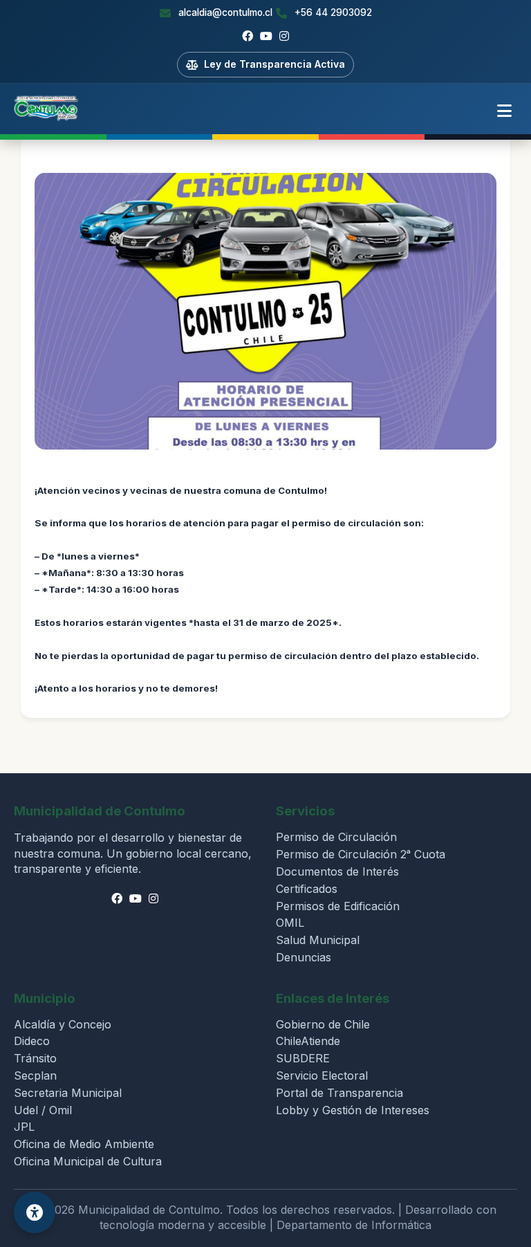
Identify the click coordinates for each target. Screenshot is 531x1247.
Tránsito (35, 1058)
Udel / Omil (43, 1110)
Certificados (306, 889)
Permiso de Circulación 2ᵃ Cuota (360, 854)
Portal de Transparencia (339, 1093)
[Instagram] (284, 37)
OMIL (290, 923)
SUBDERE (303, 1058)
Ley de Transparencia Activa (274, 64)
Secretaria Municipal (68, 1093)
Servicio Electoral (322, 1075)
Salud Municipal (318, 940)
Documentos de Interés (337, 871)
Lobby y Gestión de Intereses (352, 1110)
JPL (24, 1127)
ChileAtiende (308, 1041)
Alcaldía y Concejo (62, 1024)
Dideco (32, 1041)
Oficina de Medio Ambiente (84, 1144)
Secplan (35, 1075)
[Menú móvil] (504, 111)
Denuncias (303, 957)
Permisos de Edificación (338, 906)
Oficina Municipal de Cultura (88, 1161)
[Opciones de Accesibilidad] (34, 1212)
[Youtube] (266, 37)
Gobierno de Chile (323, 1024)
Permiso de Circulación (336, 837)
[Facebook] (247, 37)
